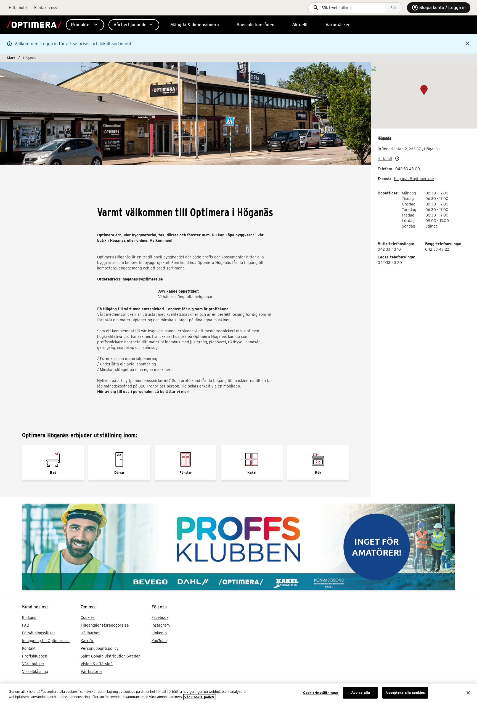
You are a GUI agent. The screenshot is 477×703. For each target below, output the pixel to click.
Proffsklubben (34, 656)
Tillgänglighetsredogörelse (105, 625)
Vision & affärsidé (97, 664)
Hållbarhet (90, 633)
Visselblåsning (35, 671)
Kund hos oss (35, 607)
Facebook (160, 617)
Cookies (88, 617)
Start (11, 58)
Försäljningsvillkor (38, 633)
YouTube (159, 640)
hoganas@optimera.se (414, 179)
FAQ (25, 625)
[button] (424, 90)
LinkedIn (159, 633)
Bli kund (29, 617)
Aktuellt (300, 24)
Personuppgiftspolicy (99, 648)
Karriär (87, 640)
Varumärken (338, 24)
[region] (238, 693)
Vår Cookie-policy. (199, 697)
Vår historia (91, 671)
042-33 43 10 (389, 249)
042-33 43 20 (390, 262)
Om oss (88, 607)
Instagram (161, 625)
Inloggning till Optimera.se (46, 640)
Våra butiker (33, 664)
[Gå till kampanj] (238, 547)
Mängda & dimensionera (194, 24)
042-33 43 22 (437, 249)
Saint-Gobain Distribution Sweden (111, 656)
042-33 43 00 (407, 169)
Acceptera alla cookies (405, 693)
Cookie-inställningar (321, 693)
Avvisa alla (360, 693)
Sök (393, 8)
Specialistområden (255, 24)
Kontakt (29, 648)
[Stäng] (468, 693)
